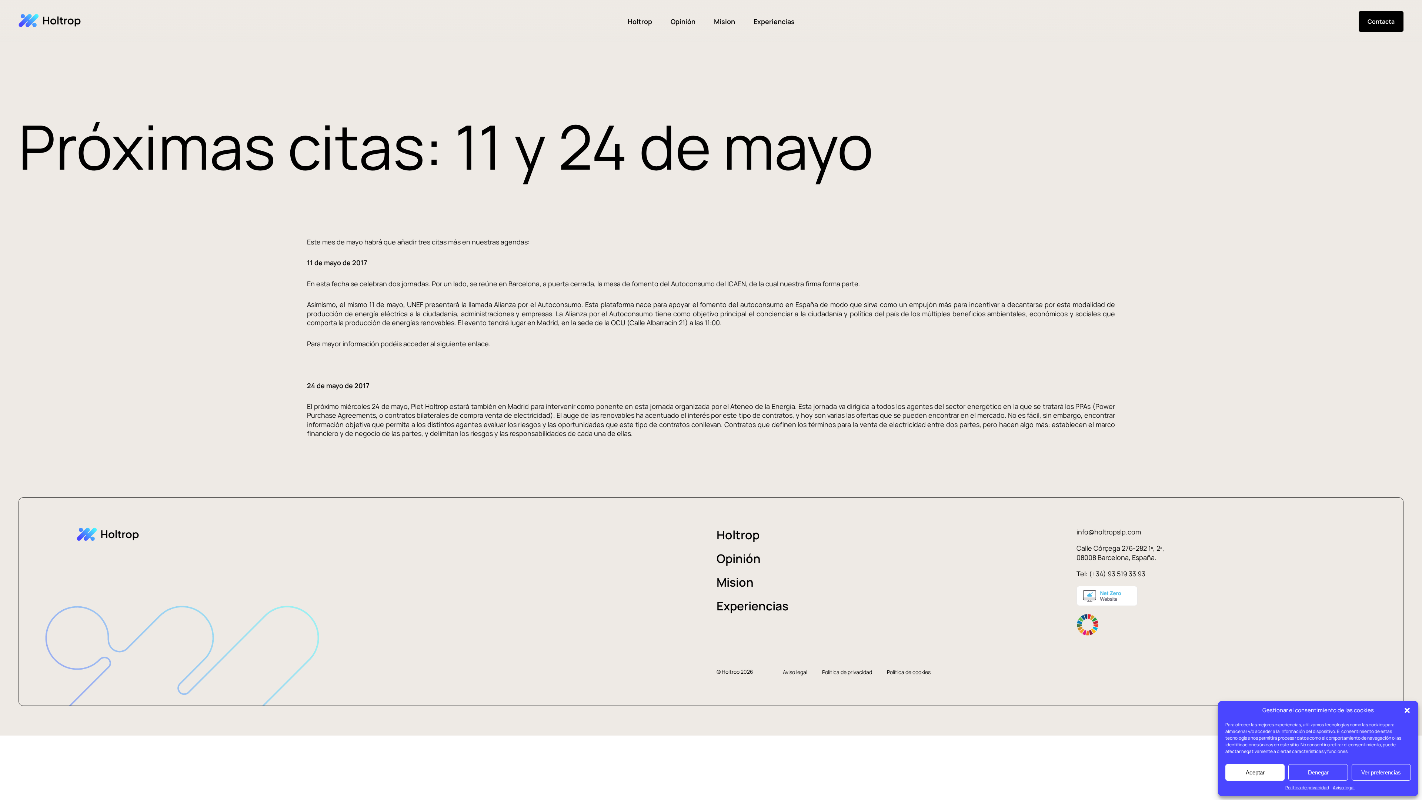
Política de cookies (909, 672)
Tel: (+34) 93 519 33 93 (1110, 573)
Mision (724, 21)
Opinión (683, 21)
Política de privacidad (1307, 787)
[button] (1407, 710)
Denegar (1318, 772)
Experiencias (774, 21)
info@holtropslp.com (1108, 531)
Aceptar (1255, 772)
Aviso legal (1344, 787)
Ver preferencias (1381, 772)
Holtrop (640, 21)
